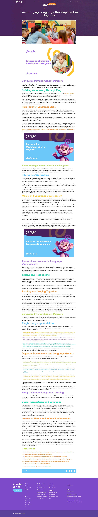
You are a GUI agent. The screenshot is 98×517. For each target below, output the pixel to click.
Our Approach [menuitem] (28, 487)
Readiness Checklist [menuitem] (53, 492)
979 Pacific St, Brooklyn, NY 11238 (74, 496)
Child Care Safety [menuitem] (40, 489)
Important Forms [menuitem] (52, 494)
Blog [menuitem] (50, 498)
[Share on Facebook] (66, 471)
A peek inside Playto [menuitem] (41, 483)
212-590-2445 (52, 4)
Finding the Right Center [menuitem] (53, 496)
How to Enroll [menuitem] (51, 485)
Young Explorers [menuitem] (28, 502)
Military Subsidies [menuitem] (52, 487)
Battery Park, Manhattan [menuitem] (42, 496)
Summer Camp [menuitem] (28, 506)
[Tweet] (74, 471)
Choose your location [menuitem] (41, 492)
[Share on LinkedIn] (72, 471)
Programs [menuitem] (27, 496)
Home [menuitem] (26, 485)
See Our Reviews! (17, 490)
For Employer (77, 1)
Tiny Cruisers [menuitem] (27, 498)
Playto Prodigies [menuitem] (28, 504)
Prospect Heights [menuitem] (40, 498)
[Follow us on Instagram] (69, 471)
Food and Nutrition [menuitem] (40, 487)
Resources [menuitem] (51, 490)
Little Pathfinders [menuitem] (28, 500)
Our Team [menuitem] (27, 489)
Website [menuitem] (27, 483)
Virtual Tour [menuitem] (39, 485)
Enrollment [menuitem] (51, 483)
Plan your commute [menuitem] (41, 494)
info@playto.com (70, 491)
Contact (44, 4)
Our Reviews (69, 1)
